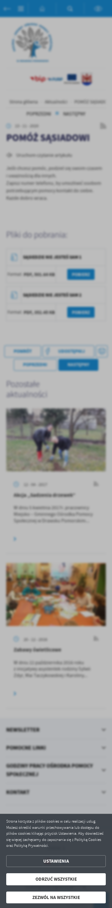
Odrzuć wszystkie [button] (56, 879)
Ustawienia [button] (56, 861)
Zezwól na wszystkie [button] (56, 897)
